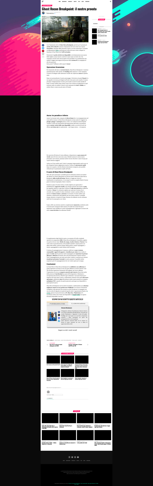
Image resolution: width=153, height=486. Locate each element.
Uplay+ (57, 50)
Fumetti (75, 1)
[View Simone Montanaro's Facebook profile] (59, 312)
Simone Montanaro (50, 13)
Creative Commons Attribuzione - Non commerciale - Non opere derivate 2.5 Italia (83, 483)
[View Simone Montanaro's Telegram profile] (59, 321)
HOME (60, 1)
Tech (79, 1)
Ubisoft (80, 340)
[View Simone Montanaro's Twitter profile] (59, 315)
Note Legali (76, 484)
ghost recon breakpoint (66, 340)
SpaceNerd (87, 1)
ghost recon (57, 340)
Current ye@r (49, 394)
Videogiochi (64, 1)
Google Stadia (76, 294)
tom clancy (74, 340)
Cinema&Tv (70, 1)
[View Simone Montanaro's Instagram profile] (59, 318)
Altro (83, 1)
